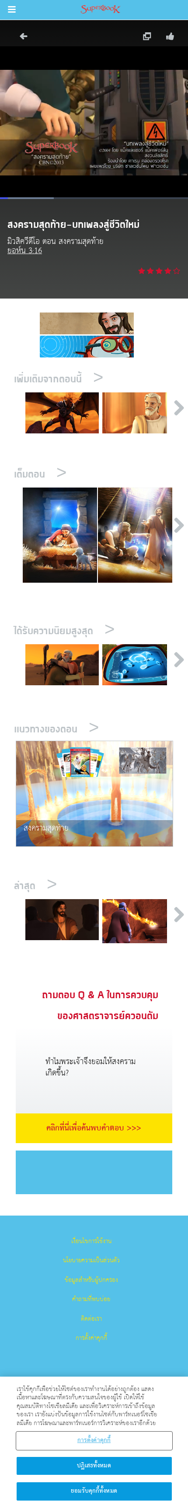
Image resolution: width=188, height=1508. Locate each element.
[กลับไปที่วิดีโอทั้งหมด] (20, 38)
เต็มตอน (40, 474)
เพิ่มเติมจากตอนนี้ (58, 379)
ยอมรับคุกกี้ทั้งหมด (94, 1491)
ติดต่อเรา (91, 1319)
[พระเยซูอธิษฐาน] (62, 920)
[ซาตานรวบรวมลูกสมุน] (62, 413)
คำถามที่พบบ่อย (91, 1299)
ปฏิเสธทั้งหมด (94, 1465)
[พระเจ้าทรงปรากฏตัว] (139, 921)
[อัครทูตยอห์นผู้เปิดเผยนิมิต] (139, 413)
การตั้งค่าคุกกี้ (91, 1338)
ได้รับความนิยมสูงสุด (64, 631)
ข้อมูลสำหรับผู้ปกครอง (91, 1280)
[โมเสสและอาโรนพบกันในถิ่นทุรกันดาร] (62, 665)
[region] (94, 1442)
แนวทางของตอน (56, 729)
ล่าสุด (35, 886)
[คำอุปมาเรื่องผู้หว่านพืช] (139, 665)
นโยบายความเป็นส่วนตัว (91, 1260)
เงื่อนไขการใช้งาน (91, 1241)
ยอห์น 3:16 (24, 251)
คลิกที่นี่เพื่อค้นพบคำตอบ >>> (93, 1128)
